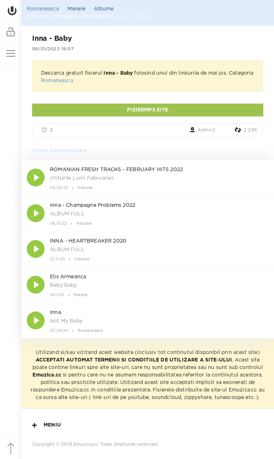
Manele (76, 9)
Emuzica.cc (86, 444)
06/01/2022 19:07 (52, 49)
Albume (103, 9)
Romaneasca (43, 9)
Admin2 (206, 130)
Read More (147, 177)
